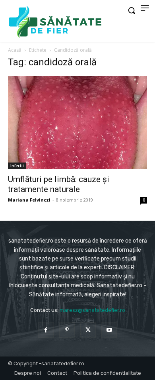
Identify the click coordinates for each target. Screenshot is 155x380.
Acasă (14, 50)
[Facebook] (46, 330)
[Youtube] (109, 330)
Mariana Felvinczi (29, 200)
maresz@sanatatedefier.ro (92, 310)
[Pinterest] (67, 330)
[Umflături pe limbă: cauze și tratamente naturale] (77, 122)
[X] (88, 330)
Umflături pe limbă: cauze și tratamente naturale (58, 184)
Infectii (17, 165)
